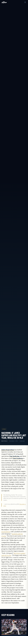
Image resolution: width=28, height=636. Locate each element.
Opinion (4, 429)
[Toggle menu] (25, 2)
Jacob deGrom (5, 532)
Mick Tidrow (4, 441)
